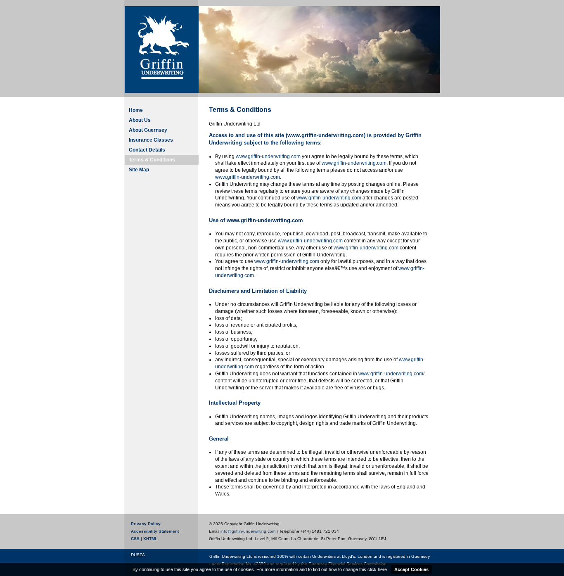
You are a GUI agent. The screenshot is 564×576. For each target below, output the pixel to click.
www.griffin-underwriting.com (268, 156)
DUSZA (138, 555)
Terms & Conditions (152, 160)
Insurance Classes (151, 140)
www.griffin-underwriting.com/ (391, 374)
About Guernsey (148, 130)
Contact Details (147, 150)
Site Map (139, 170)
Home (136, 110)
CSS (135, 538)
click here (377, 569)
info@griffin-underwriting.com (247, 531)
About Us (140, 120)
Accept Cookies (411, 569)
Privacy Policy (146, 523)
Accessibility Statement (155, 531)
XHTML (150, 538)
